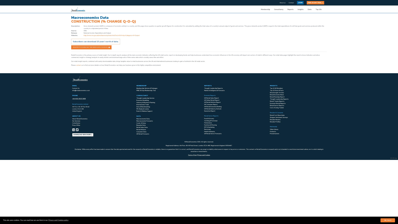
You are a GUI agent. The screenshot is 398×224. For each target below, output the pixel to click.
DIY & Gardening (209, 127)
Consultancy (76, 123)
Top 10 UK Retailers (276, 88)
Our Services (76, 121)
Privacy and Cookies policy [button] (58, 220)
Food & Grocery (209, 119)
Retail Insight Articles (277, 93)
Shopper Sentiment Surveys (279, 117)
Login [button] (300, 3)
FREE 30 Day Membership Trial (146, 90)
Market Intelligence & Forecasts (214, 90)
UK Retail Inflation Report (212, 102)
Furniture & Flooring (210, 125)
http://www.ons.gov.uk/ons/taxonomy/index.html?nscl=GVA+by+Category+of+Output (111, 35)
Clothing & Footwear (211, 121)
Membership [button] (265, 9)
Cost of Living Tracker (277, 108)
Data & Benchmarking (143, 107)
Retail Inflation (141, 130)
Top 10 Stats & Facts (277, 90)
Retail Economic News (277, 95)
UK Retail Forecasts (142, 134)
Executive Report (209, 111)
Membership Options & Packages (146, 88)
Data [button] (309, 9)
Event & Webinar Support (144, 111)
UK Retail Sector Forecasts (213, 134)
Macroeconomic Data (143, 119)
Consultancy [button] (278, 9)
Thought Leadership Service (145, 98)
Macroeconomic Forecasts (144, 121)
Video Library (274, 129)
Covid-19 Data (141, 123)
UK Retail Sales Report (211, 98)
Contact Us (75, 88)
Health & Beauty (209, 132)
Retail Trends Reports (277, 101)
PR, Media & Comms (142, 109)
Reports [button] (291, 9)
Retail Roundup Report (277, 97)
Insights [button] (301, 9)
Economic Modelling (142, 100)
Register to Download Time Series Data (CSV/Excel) (91, 47)
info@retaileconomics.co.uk (81, 90)
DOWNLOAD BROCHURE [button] (82, 135)
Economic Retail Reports (278, 103)
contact (78, 65)
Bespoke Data (141, 125)
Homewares (208, 123)
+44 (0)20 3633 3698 (79, 99)
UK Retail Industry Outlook (212, 109)
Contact (291, 3)
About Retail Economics (79, 119)
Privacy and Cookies (203, 155)
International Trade (142, 105)
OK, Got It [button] (387, 220)
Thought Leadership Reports (213, 88)
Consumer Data (141, 132)
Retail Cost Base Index (277, 115)
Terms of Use (192, 155)
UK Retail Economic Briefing (213, 107)
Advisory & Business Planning (145, 102)
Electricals (207, 129)
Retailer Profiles (275, 122)
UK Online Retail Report (212, 100)
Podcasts (273, 132)
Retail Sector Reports (277, 106)
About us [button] (283, 3)
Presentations (274, 134)
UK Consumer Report (211, 104)
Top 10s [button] (319, 9)
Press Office (76, 125)
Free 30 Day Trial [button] (315, 3)
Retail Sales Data (142, 127)
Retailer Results (275, 120)
